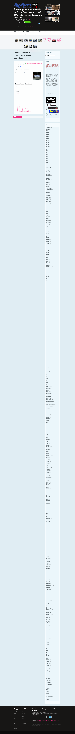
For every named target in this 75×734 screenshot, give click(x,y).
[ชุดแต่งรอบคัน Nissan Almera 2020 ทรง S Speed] (54, 40)
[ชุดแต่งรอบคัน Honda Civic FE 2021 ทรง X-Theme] (40, 45)
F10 (47, 162)
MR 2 (47, 625)
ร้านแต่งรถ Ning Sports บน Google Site (41, 720)
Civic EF (47, 237)
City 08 (47, 218)
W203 (47, 144)
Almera (47, 422)
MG (47, 357)
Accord (47, 198)
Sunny (47, 463)
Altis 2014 (48, 570)
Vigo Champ (48, 655)
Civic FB (47, 245)
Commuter (48, 596)
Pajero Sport (49, 398)
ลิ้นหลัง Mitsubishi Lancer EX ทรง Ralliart (22, 93)
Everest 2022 (48, 493)
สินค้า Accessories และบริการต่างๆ (31, 31)
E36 (47, 154)
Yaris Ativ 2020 (49, 684)
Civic (47, 236)
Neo (47, 510)
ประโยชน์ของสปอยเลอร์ (43, 34)
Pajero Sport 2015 (50, 404)
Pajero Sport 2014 (49, 399)
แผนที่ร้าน (20, 34)
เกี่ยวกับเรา (55, 31)
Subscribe (60, 31)
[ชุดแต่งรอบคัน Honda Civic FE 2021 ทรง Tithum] (35, 46)
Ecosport (48, 488)
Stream (47, 280)
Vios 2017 (48, 665)
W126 (47, 136)
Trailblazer (48, 188)
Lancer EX (48, 388)
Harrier (47, 617)
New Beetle (48, 518)
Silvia (47, 459)
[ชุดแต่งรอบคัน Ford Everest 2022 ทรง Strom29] (26, 40)
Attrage (47, 367)
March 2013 (48, 446)
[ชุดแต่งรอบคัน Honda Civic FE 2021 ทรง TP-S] (21, 45)
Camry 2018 (48, 589)
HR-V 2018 (48, 262)
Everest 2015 (48, 490)
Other (47, 482)
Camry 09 (48, 583)
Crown (47, 605)
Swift (47, 541)
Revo (47, 629)
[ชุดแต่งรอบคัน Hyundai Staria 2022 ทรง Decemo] (49, 39)
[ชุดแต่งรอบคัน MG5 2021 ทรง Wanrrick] (54, 46)
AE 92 (47, 556)
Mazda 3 (48, 338)
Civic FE (47, 252)
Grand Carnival (49, 316)
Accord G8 (48, 206)
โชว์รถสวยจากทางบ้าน (52, 34)
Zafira (47, 192)
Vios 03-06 (48, 659)
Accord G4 (48, 199)
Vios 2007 (48, 661)
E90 (47, 160)
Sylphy (47, 465)
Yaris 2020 (48, 680)
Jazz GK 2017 (48, 273)
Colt (47, 380)
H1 (47, 286)
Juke (47, 441)
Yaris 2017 (48, 678)
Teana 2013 (48, 470)
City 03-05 (48, 216)
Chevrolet (48, 167)
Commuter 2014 (49, 600)
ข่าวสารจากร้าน (49, 696)
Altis (47, 563)
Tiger (47, 648)
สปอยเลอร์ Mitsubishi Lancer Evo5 (21, 109)
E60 (47, 158)
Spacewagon (49, 406)
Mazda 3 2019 (49, 346)
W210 (47, 146)
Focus (47, 499)
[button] (19, 76)
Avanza (47, 576)
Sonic (47, 184)
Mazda (47, 320)
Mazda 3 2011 (49, 340)
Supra (47, 646)
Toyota (47, 550)
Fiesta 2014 (48, 496)
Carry (47, 531)
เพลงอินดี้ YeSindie (38, 721)
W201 (47, 140)
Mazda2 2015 (49, 348)
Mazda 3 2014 (49, 342)
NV (47, 453)
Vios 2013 (48, 663)
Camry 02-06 (48, 579)
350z (47, 420)
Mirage (47, 390)
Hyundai (48, 283)
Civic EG (48, 239)
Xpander (48, 414)
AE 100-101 (48, 552)
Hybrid (47, 591)
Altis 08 (47, 566)
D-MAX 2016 (48, 300)
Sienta (47, 636)
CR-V (47, 257)
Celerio (47, 535)
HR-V (47, 261)
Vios (47, 658)
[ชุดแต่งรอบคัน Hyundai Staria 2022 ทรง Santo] (16, 46)
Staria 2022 (48, 292)
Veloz (47, 650)
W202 (47, 142)
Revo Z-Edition (49, 631)
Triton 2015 (48, 412)
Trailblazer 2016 (49, 189)
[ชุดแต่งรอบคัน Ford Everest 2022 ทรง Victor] (35, 40)
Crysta (47, 622)
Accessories (49, 127)
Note (47, 451)
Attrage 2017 (48, 369)
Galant (47, 384)
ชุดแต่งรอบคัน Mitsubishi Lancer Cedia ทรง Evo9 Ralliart (25, 95)
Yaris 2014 (48, 676)
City (47, 215)
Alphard (48, 561)
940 (47, 691)
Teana (47, 469)
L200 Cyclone (49, 386)
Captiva (47, 170)
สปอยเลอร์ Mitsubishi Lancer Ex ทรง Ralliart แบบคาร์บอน (22, 55)
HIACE (47, 619)
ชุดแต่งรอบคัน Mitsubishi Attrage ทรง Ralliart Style (24, 111)
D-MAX (47, 296)
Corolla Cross (49, 603)
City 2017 (48, 224)
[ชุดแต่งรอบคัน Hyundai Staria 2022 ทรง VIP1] (40, 40)
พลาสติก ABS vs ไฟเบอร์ (48, 31)
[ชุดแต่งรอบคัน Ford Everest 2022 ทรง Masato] (30, 40)
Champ (47, 376)
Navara (47, 449)
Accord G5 (48, 201)
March (47, 445)
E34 (47, 152)
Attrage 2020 (48, 371)
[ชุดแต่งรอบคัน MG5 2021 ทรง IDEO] (49, 46)
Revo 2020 (48, 634)
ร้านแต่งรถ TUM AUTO (51, 720)
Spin (47, 186)
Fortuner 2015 (48, 608)
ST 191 (47, 644)
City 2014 (48, 222)
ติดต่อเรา (15, 34)
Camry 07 (48, 581)
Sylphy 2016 (48, 467)
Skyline (47, 461)
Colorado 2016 (49, 175)
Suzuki (47, 528)
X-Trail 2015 (48, 477)
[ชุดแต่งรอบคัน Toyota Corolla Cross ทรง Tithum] (59, 39)
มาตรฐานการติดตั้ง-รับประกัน (28, 34)
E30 (47, 150)
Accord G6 (48, 203)
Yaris (47, 670)
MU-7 (47, 306)
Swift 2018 (48, 543)
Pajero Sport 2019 (49, 401)
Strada (47, 408)
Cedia (47, 374)
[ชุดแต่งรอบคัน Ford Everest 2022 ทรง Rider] (21, 40)
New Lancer (48, 396)
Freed (47, 259)
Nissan (47, 417)
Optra (47, 182)
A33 (47, 434)
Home (15, 31)
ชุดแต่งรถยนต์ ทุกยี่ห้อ (21, 31)
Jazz (47, 265)
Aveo (47, 168)
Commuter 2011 (49, 598)
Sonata (47, 290)
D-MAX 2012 (48, 298)
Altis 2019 (48, 573)
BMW (47, 149)
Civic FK (47, 254)
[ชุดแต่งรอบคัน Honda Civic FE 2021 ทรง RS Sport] (30, 46)
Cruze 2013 (48, 179)
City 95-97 (48, 229)
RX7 (47, 352)
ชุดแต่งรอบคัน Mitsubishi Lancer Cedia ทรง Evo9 (24, 96)
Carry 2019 (48, 533)
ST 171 (47, 642)
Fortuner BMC (49, 614)
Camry (47, 578)
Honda (47, 197)
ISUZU (47, 295)
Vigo (47, 654)
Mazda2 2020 (49, 350)
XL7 (47, 547)
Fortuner (48, 607)
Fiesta (47, 495)
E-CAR (47, 382)
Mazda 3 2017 (49, 344)
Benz (47, 129)
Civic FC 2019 (48, 247)
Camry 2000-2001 (49, 585)
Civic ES (47, 243)
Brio (47, 211)
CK (47, 378)
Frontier (48, 439)
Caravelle (48, 514)
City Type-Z (48, 231)
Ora (47, 480)
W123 (47, 132)
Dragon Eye (48, 304)
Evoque (47, 525)
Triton (47, 410)
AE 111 (47, 554)
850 (47, 689)
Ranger (47, 503)
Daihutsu (48, 483)
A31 (47, 430)
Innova (47, 621)
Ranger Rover (49, 524)
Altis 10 (47, 568)
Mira (47, 484)
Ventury (48, 652)
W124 (47, 134)
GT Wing (48, 195)
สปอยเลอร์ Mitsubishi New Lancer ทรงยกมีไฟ (23, 110)
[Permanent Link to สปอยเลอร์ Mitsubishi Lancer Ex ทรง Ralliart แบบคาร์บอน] (33, 63)
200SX (47, 418)
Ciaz (47, 537)
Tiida (47, 475)
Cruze (47, 178)
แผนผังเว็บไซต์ (36, 34)
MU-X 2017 (48, 310)
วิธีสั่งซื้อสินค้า (41, 31)
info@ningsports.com (31, 19)
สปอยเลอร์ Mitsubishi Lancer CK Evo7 (22, 108)
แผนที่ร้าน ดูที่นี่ (31, 26)
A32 (47, 432)
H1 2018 (48, 288)
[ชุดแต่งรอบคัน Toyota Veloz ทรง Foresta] (16, 40)
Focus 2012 (48, 500)
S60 (47, 693)
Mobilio (47, 276)
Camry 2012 (48, 587)
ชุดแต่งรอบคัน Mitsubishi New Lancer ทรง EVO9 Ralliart (25, 94)
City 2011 (48, 220)
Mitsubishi (48, 366)
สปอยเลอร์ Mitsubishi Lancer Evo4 (21, 106)
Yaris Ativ (48, 682)
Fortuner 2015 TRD (49, 609)
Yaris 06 (47, 671)
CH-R (47, 594)
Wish (47, 668)
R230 (47, 130)
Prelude (48, 278)
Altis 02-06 (48, 564)
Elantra (47, 284)
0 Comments (17, 116)
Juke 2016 (48, 443)
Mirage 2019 (48, 393)
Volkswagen (48, 513)
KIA (47, 315)
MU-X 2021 (48, 312)
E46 (47, 156)
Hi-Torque (48, 558)
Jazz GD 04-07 (49, 266)
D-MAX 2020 (48, 302)
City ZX (47, 233)
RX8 (47, 354)
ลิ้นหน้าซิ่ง (48, 699)
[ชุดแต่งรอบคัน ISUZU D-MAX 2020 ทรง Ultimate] (44, 46)
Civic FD (47, 250)
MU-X (47, 308)
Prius (47, 627)
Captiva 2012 (48, 171)
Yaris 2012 (48, 674)
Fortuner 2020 (48, 612)
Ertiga (47, 539)
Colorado (48, 174)
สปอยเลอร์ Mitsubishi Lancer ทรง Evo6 (22, 107)
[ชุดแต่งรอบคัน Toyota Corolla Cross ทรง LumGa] (59, 46)
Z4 (46, 164)
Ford (47, 487)
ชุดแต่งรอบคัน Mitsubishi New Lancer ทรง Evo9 (23, 105)
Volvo (47, 688)
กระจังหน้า (48, 521)
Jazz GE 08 (48, 268)
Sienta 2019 (48, 638)
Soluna (47, 640)
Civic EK (47, 241)
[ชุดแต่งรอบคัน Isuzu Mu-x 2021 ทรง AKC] (44, 39)
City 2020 (48, 226)
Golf (47, 516)
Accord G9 (48, 208)
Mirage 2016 (48, 391)
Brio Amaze (48, 213)
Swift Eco (48, 545)
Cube (47, 437)
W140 (47, 138)
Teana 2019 (48, 472)
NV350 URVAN (49, 455)
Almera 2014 (48, 423)
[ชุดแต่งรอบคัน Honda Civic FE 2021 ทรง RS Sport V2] (26, 46)
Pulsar (47, 457)
